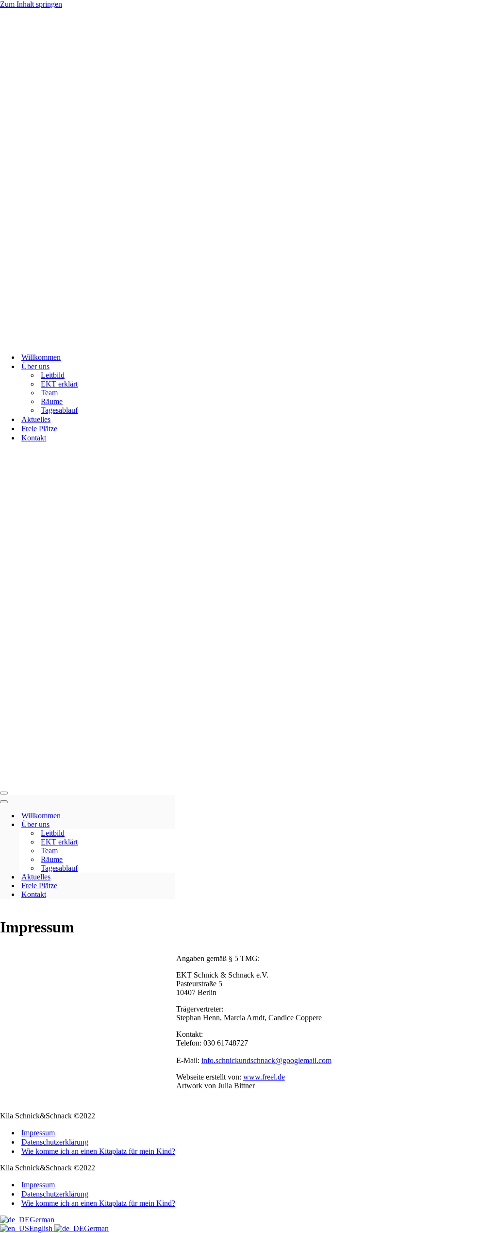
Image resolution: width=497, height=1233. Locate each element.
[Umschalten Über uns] (170, 825)
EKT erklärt (59, 384)
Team (49, 392)
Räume (52, 401)
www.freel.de (264, 1077)
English (41, 1228)
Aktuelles (35, 419)
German (42, 1220)
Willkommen (41, 357)
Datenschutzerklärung (54, 1142)
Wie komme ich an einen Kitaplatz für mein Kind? (98, 1151)
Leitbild (53, 375)
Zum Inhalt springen (31, 4)
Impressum (38, 1133)
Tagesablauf (59, 410)
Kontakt (33, 438)
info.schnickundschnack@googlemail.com (266, 1060)
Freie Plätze (39, 428)
